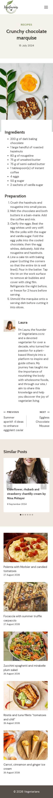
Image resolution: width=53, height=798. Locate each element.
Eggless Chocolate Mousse (42, 419)
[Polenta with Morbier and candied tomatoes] (26, 547)
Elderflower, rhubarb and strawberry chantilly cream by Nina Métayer (26, 494)
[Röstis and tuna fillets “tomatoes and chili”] (26, 695)
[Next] (44, 485)
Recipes (26, 24)
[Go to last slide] (9, 485)
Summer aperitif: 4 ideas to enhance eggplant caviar (14, 421)
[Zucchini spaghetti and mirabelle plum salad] (26, 646)
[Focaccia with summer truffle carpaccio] (26, 596)
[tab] (20, 514)
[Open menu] (46, 7)
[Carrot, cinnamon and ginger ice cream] (26, 745)
